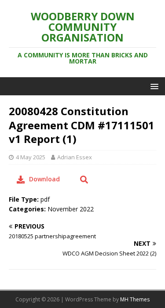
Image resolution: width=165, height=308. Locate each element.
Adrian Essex (74, 157)
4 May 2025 (30, 157)
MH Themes (135, 299)
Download (44, 179)
